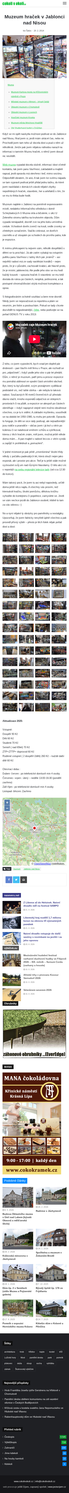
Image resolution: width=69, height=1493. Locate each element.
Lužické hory (10, 1357)
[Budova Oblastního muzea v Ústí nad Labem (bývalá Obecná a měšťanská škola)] (18, 1197)
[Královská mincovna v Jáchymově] (18, 1239)
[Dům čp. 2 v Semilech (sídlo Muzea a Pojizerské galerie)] (18, 1273)
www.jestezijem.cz (57, 1487)
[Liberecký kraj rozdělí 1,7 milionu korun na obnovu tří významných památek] (12, 922)
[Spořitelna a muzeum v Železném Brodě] (51, 1237)
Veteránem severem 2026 (37, 990)
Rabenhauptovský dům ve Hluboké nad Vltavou (30, 1417)
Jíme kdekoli (11, 1453)
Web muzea (9, 164)
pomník (59, 1357)
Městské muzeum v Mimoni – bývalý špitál (30, 102)
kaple (42, 1352)
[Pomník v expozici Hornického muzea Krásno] (18, 1308)
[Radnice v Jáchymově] (51, 1195)
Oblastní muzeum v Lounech (24, 112)
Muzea (11, 85)
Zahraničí (10, 1447)
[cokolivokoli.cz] (14, 3)
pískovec (8, 1363)
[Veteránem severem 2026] (12, 994)
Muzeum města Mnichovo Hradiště (27, 123)
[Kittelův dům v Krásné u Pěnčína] (51, 1308)
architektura (9, 1352)
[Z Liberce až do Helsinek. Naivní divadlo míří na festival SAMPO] (12, 907)
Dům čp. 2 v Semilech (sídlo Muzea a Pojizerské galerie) (17, 1291)
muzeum (16, 869)
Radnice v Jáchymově (48, 1211)
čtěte (36, 309)
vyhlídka (50, 1363)
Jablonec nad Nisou (32, 869)
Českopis (9, 1437)
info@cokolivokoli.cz (45, 1481)
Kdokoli (8, 1464)
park (50, 1357)
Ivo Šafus (27, 31)
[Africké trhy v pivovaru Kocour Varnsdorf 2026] (12, 979)
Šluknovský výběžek (24, 1369)
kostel (52, 1352)
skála (19, 1363)
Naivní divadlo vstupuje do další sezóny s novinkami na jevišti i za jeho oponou (42, 937)
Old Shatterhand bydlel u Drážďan (26, 128)
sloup (29, 1363)
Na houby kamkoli (14, 1458)
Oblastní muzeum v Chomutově (25, 107)
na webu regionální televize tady (32, 469)
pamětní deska (36, 1357)
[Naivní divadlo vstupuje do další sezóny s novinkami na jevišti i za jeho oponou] (12, 938)
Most (23, 1357)
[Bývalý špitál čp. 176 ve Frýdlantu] (51, 1273)
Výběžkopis (11, 1442)
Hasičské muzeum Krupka (23, 117)
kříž (60, 1352)
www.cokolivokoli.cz (23, 1481)
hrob (22, 1352)
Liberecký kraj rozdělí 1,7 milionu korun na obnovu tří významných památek (42, 921)
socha (39, 1363)
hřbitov (32, 1352)
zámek (7, 1369)
